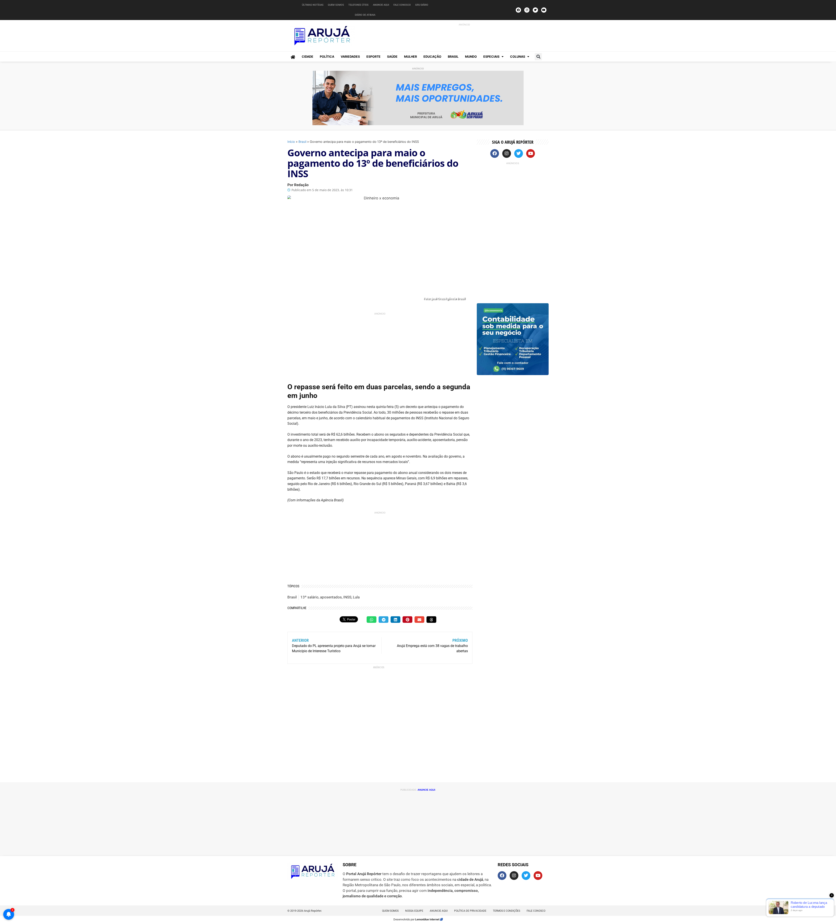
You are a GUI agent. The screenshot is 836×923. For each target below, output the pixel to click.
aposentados (331, 597)
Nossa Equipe (414, 910)
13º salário (309, 597)
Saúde (392, 56)
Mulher (410, 56)
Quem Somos (336, 4)
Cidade (307, 56)
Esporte (373, 56)
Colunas (517, 56)
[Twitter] (535, 10)
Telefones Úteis (358, 4)
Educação (432, 56)
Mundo (471, 56)
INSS (347, 597)
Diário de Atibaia (365, 14)
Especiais (491, 56)
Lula (356, 597)
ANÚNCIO (464, 24)
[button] (538, 56)
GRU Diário (421, 4)
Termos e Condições (506, 910)
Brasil (453, 56)
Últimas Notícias (313, 4)
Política (327, 56)
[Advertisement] (459, 36)
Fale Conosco (402, 4)
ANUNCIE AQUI (426, 789)
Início (291, 141)
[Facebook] (518, 10)
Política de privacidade (470, 910)
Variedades (350, 56)
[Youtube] (543, 10)
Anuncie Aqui (381, 4)
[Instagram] (526, 10)
